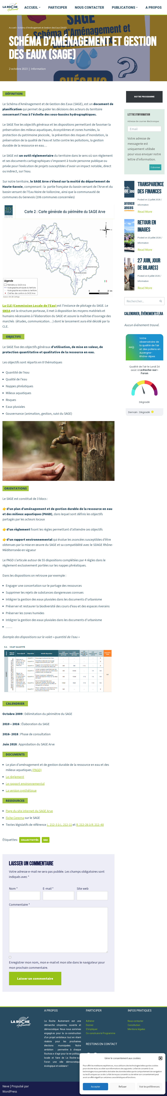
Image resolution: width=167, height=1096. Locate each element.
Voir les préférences (149, 1086)
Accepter (95, 1086)
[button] (160, 1058)
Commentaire (19, 904)
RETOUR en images (147, 226)
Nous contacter (89, 7)
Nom (13, 888)
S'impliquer (92, 1029)
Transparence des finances (151, 188)
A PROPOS (153, 7)
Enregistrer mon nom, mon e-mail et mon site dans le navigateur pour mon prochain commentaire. (57, 965)
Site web (82, 888)
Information (38, 69)
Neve (5, 1086)
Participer (57, 7)
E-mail (48, 888)
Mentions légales (136, 1029)
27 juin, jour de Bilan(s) (149, 264)
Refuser (123, 1086)
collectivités (29, 839)
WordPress (9, 1091)
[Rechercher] (161, 301)
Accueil (12, 27)
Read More (145, 211)
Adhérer (90, 1021)
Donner (89, 1025)
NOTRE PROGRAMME (144, 96)
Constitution (134, 1025)
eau (45, 839)
